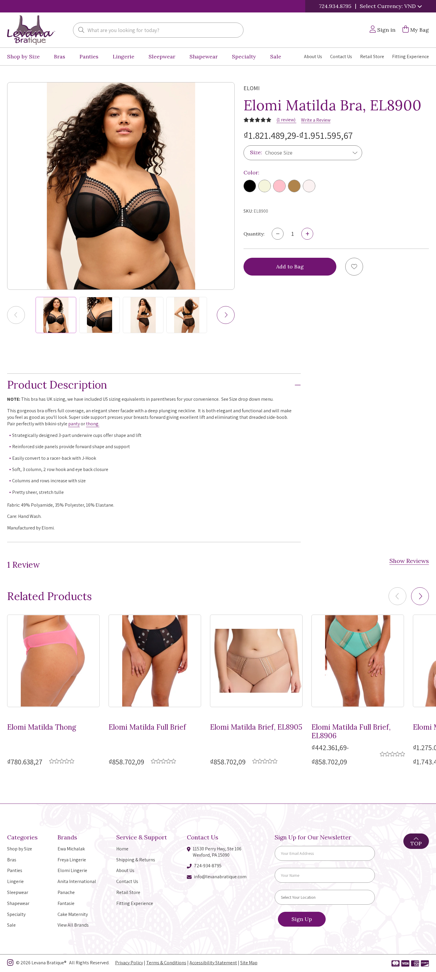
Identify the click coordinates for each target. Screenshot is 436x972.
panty (74, 424)
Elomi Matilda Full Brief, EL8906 (351, 731)
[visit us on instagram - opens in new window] (10, 963)
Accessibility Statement (213, 963)
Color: (251, 172)
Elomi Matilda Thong (41, 727)
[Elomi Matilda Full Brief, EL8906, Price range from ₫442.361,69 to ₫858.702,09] (357, 661)
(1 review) (286, 120)
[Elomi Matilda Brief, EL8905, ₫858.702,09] (256, 661)
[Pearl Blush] (309, 186)
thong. (92, 424)
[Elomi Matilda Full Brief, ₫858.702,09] (155, 661)
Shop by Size (23, 56)
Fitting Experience (410, 56)
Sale (275, 56)
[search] (81, 31)
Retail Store (372, 56)
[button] (226, 315)
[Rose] (279, 186)
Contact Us (341, 56)
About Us (313, 56)
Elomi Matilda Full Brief (147, 727)
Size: (256, 152)
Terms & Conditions (166, 963)
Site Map (248, 963)
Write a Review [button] (315, 120)
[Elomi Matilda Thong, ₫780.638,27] (53, 661)
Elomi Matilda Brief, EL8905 (256, 727)
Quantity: (254, 234)
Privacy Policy (129, 963)
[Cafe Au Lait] (264, 186)
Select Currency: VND (388, 6)
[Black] (250, 186)
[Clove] (294, 186)
